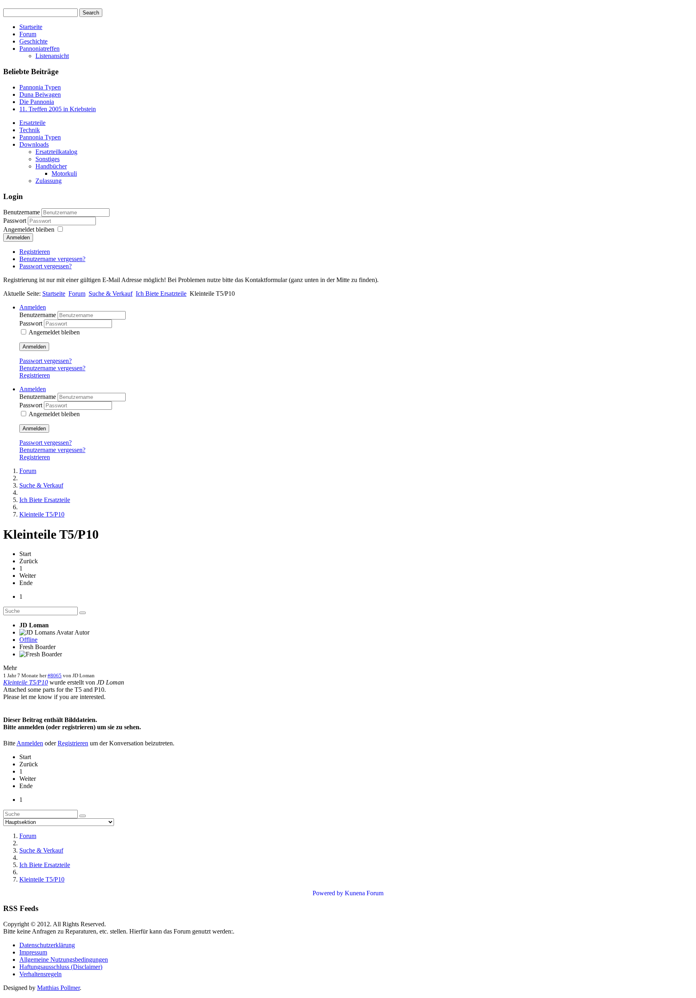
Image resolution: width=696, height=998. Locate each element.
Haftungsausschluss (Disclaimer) (60, 966)
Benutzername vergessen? (52, 258)
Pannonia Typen (40, 137)
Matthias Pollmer (58, 987)
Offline (28, 639)
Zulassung (48, 180)
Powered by (328, 893)
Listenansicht (52, 55)
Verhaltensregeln (40, 974)
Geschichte (33, 41)
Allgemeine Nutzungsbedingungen (63, 959)
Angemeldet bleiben (28, 229)
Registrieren (34, 251)
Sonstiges (47, 159)
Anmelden (18, 237)
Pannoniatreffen (39, 48)
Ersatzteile (32, 122)
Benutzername (21, 212)
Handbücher (51, 166)
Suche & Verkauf (111, 293)
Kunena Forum (364, 893)
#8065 (55, 675)
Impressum (33, 952)
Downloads (34, 144)
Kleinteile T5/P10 (25, 682)
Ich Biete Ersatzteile (161, 293)
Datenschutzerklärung (47, 945)
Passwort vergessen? (45, 266)
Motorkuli (64, 173)
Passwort (15, 220)
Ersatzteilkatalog (56, 151)
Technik (29, 130)
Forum (27, 34)
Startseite (30, 26)
